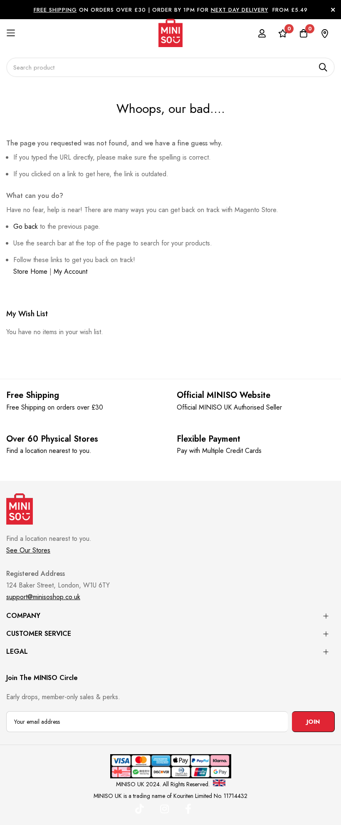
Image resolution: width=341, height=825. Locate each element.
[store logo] (170, 33)
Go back (25, 226)
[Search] (323, 67)
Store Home (30, 271)
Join (313, 721)
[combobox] (170, 67)
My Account (70, 271)
